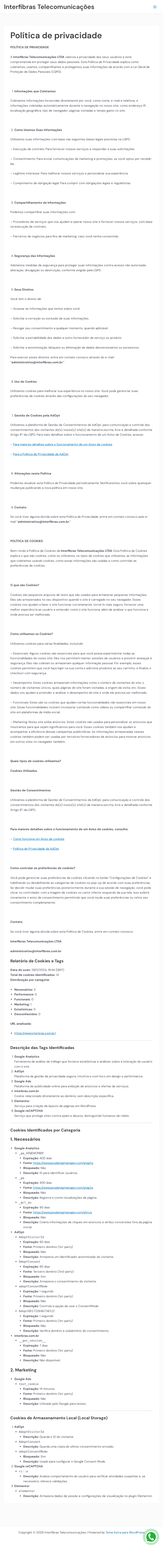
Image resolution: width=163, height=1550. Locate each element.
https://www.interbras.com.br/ (35, 1033)
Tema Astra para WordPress (125, 1532)
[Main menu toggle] (155, 7)
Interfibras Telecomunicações (49, 7)
